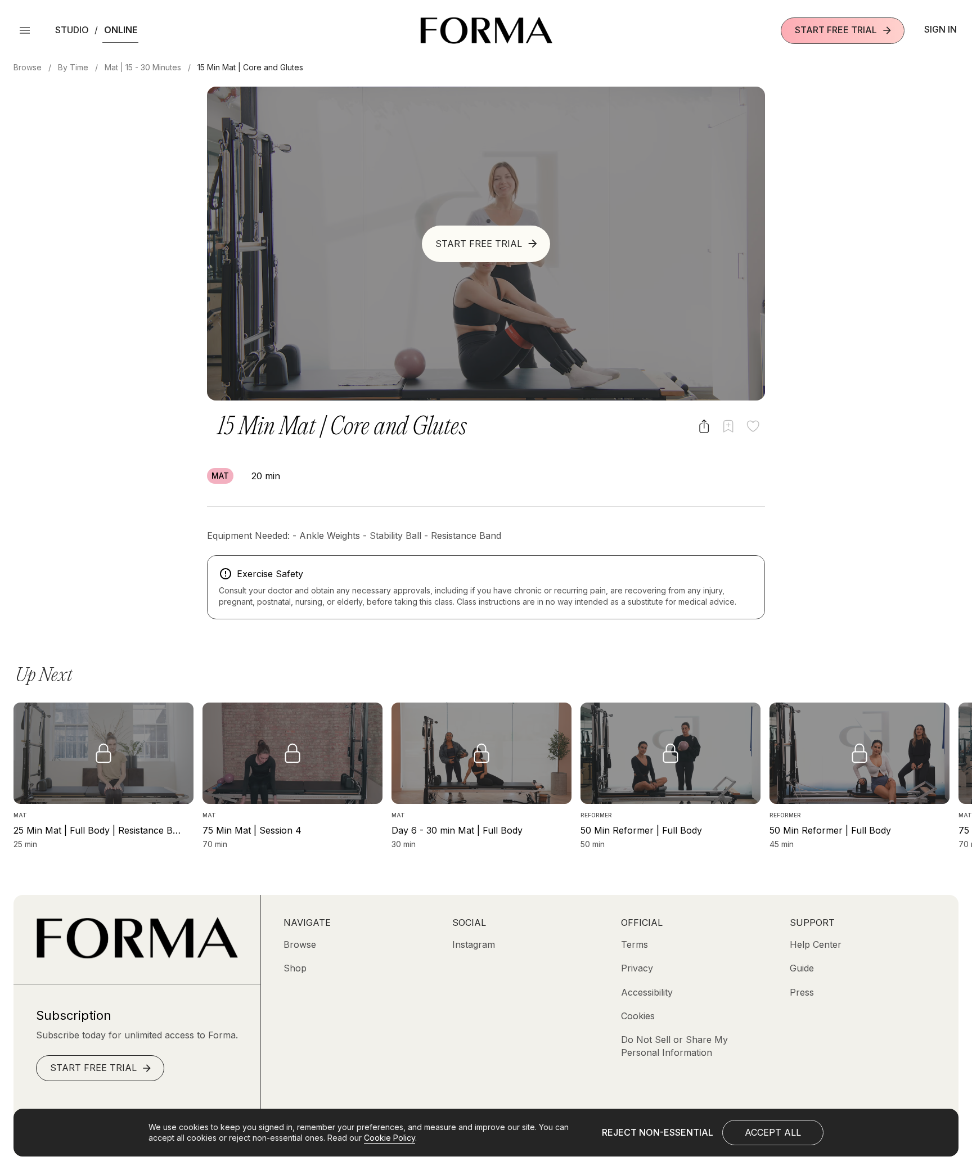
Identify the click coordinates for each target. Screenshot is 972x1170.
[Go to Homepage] (137, 955)
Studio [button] (72, 29)
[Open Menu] (25, 30)
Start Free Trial (836, 29)
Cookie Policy (389, 1137)
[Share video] (704, 426)
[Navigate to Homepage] (486, 30)
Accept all (773, 1132)
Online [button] (120, 29)
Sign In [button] (940, 29)
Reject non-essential (657, 1132)
